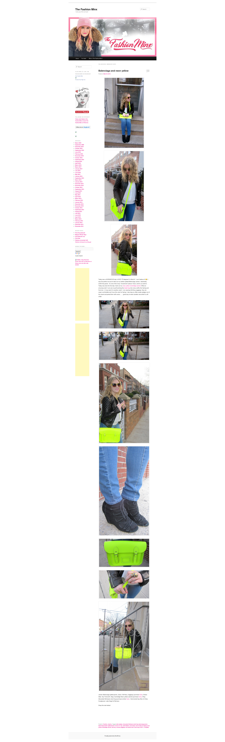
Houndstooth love (80, 236)
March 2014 (78, 180)
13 (148, 71)
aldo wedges (119, 724)
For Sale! (83, 58)
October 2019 (78, 148)
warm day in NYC (138, 727)
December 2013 (79, 183)
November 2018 (79, 156)
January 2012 (78, 222)
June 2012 (78, 215)
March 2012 (78, 219)
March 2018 (78, 165)
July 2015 (77, 170)
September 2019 (79, 150)
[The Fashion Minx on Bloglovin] (82, 107)
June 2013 (78, 193)
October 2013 (78, 187)
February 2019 (79, 154)
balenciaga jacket (143, 724)
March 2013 (78, 198)
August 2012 (78, 211)
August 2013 (78, 191)
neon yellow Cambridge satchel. (132, 286)
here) (140, 697)
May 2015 (77, 174)
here (141, 694)
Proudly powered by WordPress (112, 736)
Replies (146, 727)
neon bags (132, 725)
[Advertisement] (82, 294)
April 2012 (78, 217)
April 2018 (78, 163)
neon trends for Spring (141, 725)
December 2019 (79, 146)
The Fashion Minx (86, 9)
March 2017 (78, 167)
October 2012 (78, 208)
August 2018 (78, 161)
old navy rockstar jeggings (118, 727)
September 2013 (79, 189)
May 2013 (77, 195)
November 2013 (79, 185)
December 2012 (79, 204)
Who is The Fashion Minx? (95, 58)
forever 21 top (118, 725)
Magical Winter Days (80, 234)
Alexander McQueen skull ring (130, 724)
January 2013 (78, 202)
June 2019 (78, 152)
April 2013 (78, 196)
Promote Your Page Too (80, 79)
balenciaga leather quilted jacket (106, 725)
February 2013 (79, 200)
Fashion (105, 724)
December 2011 (79, 224)
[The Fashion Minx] (76, 78)
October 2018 (78, 158)
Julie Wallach (126, 725)
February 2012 (79, 221)
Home (77, 58)
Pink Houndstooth (80, 233)
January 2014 (78, 182)
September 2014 (79, 178)
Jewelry (110, 724)
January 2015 (78, 176)
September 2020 (79, 145)
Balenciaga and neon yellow (113, 70)
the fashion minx (130, 727)
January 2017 (78, 169)
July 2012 (77, 213)
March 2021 (78, 143)
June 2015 (78, 172)
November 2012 (79, 206)
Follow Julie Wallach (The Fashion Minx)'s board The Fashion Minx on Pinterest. (81, 120)
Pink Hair (77, 238)
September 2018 (79, 159)
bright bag (127, 288)
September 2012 (79, 209)
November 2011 (79, 226)
